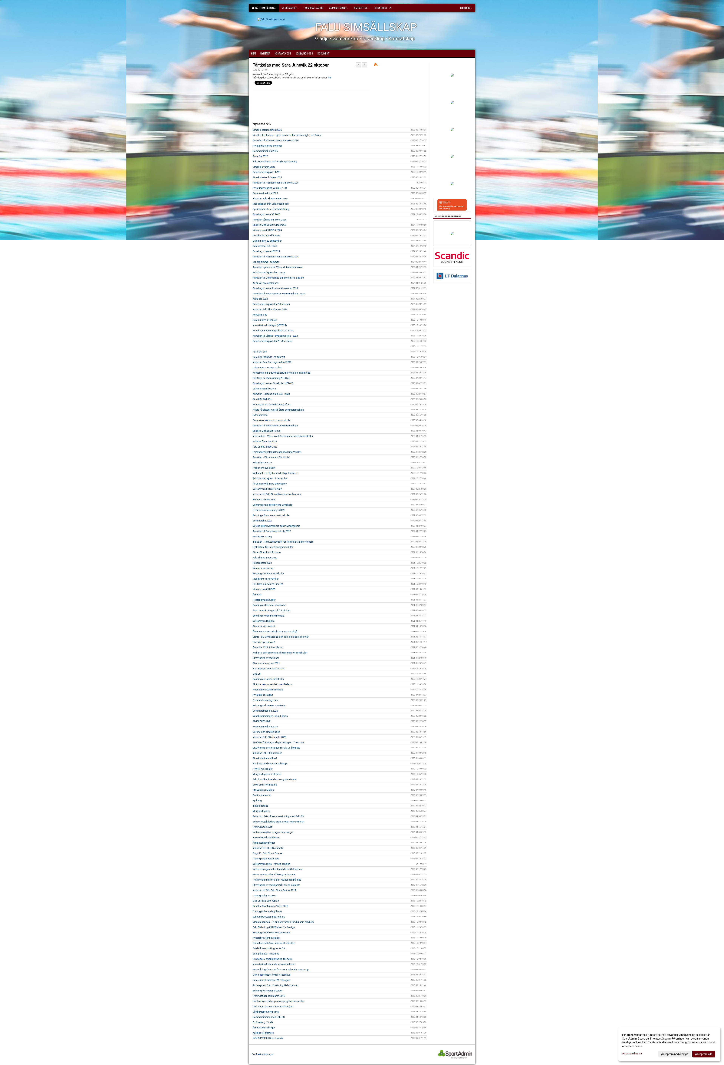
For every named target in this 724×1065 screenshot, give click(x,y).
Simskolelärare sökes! (265, 758)
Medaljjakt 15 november (266, 578)
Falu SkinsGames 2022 (265, 557)
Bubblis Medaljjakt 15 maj (267, 430)
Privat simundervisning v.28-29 (269, 510)
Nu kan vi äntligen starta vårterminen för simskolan (280, 652)
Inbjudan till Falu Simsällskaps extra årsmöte (277, 494)
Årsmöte (257, 594)
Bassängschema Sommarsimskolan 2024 (275, 288)
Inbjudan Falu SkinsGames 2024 (270, 309)
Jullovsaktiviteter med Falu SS (269, 916)
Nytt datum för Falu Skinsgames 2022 (273, 547)
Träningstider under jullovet (267, 911)
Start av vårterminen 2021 (266, 663)
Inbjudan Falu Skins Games (267, 753)
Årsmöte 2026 (260, 156)
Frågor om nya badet (264, 467)
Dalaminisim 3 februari (265, 320)
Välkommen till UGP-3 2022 (267, 489)
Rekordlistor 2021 (262, 562)
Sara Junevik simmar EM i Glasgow (272, 980)
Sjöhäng (257, 800)
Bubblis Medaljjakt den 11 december (272, 341)
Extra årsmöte (260, 415)
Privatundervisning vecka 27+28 (270, 188)
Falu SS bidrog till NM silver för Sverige (274, 927)
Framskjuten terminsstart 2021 (269, 668)
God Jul (257, 673)
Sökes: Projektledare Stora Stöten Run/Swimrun (278, 821)
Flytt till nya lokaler (262, 768)
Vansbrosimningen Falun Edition (270, 716)
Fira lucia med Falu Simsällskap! (270, 763)
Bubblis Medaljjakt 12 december (270, 478)
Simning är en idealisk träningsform (272, 404)
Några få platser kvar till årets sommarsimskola (278, 409)
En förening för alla (263, 1022)
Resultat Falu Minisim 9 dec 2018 (270, 906)
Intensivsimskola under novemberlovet (274, 964)
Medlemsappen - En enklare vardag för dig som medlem (283, 922)
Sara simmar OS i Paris (265, 246)
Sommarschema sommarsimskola (271, 420)
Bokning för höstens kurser (267, 990)
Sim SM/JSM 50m (262, 399)
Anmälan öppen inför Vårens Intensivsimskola (278, 267)
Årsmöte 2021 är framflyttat (267, 647)
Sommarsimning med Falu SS (269, 1017)
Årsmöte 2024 (260, 298)
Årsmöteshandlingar (264, 842)
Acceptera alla (703, 1054)
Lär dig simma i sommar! (266, 261)
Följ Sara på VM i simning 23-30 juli (271, 378)
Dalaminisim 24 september (267, 367)
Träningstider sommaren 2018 (269, 995)
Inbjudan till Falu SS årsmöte (268, 848)
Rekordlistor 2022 (262, 462)
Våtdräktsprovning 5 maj (266, 1011)
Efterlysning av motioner (266, 658)
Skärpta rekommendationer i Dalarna (272, 684)
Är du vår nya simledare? (266, 283)
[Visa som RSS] (375, 65)
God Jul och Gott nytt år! (266, 900)
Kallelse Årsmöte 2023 (265, 441)
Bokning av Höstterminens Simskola (272, 504)
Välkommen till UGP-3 (264, 388)
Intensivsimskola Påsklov (266, 837)
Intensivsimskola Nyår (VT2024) (270, 325)
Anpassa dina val (632, 1053)
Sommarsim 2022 (262, 520)
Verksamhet (289, 8)
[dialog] (669, 1044)
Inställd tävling (260, 805)
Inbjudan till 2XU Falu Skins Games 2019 (274, 890)
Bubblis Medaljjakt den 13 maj (269, 272)
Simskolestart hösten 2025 (267, 177)
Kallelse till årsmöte (263, 1032)
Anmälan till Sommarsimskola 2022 (272, 531)
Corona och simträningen (266, 731)
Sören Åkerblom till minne (267, 552)
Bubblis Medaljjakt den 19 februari (271, 304)
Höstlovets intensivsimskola (268, 689)
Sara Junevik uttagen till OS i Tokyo (271, 610)
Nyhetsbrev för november (266, 937)
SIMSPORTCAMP (262, 721)
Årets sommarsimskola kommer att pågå (275, 631)
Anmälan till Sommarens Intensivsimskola (275, 425)
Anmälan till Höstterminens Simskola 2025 (275, 182)
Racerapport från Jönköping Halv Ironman (275, 985)
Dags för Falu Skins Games (267, 853)
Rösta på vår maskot (264, 626)
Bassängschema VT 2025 (266, 214)
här (329, 77)
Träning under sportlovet (266, 858)
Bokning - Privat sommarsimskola (271, 515)
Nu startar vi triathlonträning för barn (272, 959)
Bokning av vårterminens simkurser (272, 932)
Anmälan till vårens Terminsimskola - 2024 (275, 335)
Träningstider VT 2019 (264, 895)
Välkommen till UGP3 (264, 589)
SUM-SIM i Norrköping (265, 784)
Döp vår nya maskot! (264, 642)
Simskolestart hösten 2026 (267, 129)
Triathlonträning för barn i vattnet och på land (277, 879)
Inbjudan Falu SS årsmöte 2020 (269, 737)
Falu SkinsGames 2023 (265, 446)
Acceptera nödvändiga (674, 1054)
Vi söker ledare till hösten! (267, 235)
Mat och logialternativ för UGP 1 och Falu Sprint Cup (281, 969)
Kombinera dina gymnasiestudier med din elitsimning (281, 372)
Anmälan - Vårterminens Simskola (271, 457)
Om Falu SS (360, 8)
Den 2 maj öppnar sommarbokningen (273, 1006)
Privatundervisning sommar (267, 145)
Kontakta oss (260, 314)
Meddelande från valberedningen (271, 203)
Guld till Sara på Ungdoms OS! (269, 948)
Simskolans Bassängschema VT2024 (273, 330)
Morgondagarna (261, 811)
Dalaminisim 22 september (267, 240)
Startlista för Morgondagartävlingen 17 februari (278, 742)
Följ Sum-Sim (260, 351)
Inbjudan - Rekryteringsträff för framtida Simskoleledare (283, 541)
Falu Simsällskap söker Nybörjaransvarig (275, 161)
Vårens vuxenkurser (263, 568)
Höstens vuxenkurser (264, 499)
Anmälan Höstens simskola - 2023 (271, 393)
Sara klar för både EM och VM (269, 357)
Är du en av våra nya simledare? (270, 483)
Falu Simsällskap (265, 8)
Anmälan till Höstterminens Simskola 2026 (275, 140)
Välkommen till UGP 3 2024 (267, 230)
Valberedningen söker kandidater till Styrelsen (277, 869)
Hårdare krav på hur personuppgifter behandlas (278, 1001)
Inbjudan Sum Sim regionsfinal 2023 (272, 362)
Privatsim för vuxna (263, 694)
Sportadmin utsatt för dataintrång (271, 209)
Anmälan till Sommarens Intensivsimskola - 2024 (279, 293)
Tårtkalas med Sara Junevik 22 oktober (291, 65)
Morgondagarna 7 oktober (267, 774)
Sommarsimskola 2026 (265, 151)
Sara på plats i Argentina (266, 953)
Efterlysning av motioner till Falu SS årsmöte (276, 747)
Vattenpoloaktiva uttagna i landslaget (273, 832)
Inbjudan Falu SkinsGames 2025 (270, 198)
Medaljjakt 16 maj (262, 536)
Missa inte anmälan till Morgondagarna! (274, 874)
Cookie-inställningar (262, 1054)
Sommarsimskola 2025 (265, 193)
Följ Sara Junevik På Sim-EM (268, 584)
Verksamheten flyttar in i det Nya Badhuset (275, 473)
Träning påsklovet (262, 826)
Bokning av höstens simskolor (269, 605)
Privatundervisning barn (265, 700)
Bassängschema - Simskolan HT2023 (273, 383)
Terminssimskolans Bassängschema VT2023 (277, 452)
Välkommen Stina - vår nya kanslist (271, 863)
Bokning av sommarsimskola (268, 615)
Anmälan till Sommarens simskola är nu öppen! (278, 277)
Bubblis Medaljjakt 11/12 (266, 172)
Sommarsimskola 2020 (265, 710)
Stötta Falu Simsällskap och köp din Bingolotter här (280, 636)
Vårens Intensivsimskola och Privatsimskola (276, 525)
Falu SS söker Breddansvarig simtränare (274, 779)
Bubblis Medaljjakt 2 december (269, 224)
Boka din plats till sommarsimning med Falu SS (278, 816)
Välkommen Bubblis (264, 621)
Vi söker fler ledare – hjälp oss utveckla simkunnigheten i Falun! (287, 135)
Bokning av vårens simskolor (268, 573)
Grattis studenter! (262, 795)
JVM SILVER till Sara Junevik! (268, 1038)
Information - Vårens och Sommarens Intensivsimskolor (283, 436)
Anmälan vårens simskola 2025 (269, 219)
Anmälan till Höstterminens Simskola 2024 (275, 256)
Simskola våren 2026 (264, 166)
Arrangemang (337, 8)
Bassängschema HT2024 (266, 251)
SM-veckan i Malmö (263, 790)
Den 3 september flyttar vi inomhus (271, 974)
